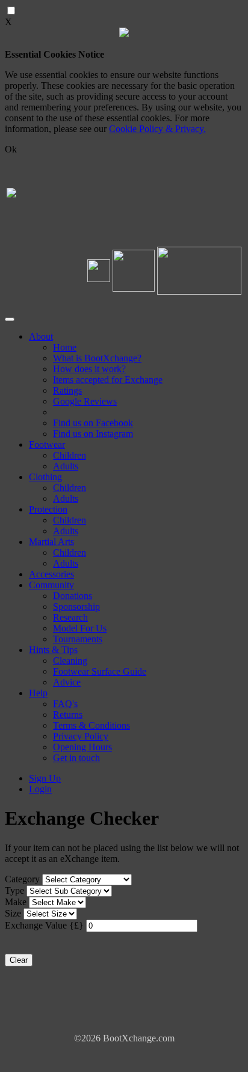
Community (51, 585)
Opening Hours (82, 747)
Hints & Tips (53, 650)
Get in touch (76, 758)
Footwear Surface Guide (99, 671)
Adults (65, 466)
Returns (67, 714)
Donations (72, 596)
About (41, 336)
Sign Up (45, 778)
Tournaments (77, 639)
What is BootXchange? (97, 358)
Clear (19, 960)
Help (38, 693)
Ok (11, 149)
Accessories (51, 574)
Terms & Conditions (91, 725)
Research (70, 617)
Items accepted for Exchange (108, 380)
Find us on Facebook (93, 423)
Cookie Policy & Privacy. (157, 129)
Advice (67, 682)
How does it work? (89, 369)
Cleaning (70, 660)
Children (69, 455)
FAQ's (65, 704)
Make (15, 902)
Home (64, 347)
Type (14, 890)
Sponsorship (76, 606)
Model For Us (80, 628)
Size (13, 913)
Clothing (45, 477)
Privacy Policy (80, 736)
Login (40, 789)
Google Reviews (85, 401)
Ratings (67, 390)
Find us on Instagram (93, 434)
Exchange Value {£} (44, 925)
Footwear (47, 444)
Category (22, 879)
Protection (48, 509)
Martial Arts (51, 542)
